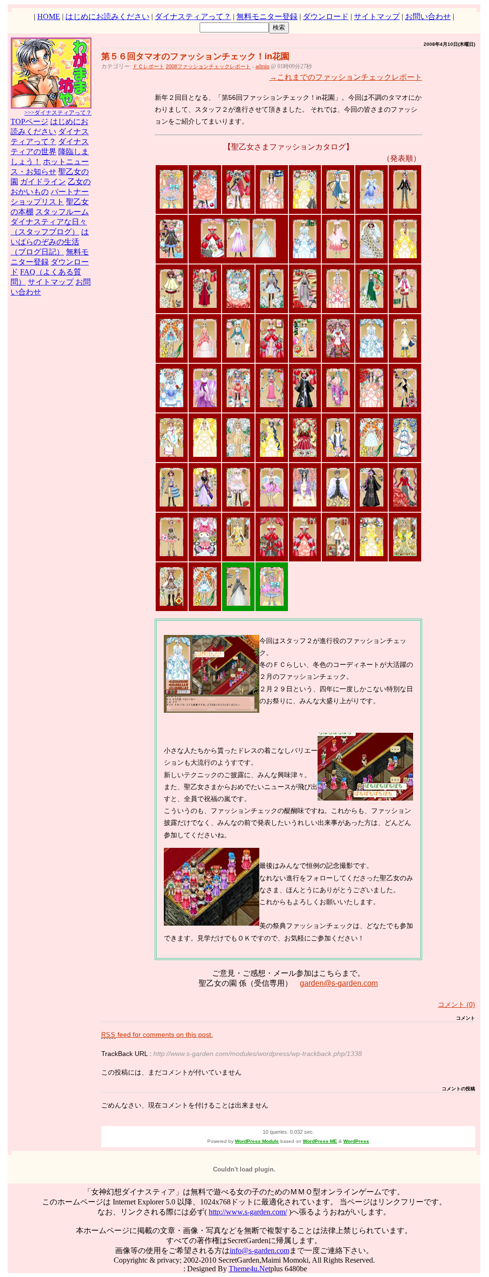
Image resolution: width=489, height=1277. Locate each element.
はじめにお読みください (107, 16)
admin (262, 66)
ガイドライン (43, 182)
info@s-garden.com (259, 1250)
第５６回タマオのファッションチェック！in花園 (195, 56)
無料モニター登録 (267, 16)
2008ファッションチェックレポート (208, 66)
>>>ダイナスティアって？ (58, 112)
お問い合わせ (428, 16)
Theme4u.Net (249, 1269)
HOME (48, 16)
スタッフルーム (62, 212)
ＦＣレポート (148, 66)
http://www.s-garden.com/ (248, 1212)
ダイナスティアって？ (193, 16)
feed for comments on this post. (157, 1034)
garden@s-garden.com (339, 983)
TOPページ (29, 121)
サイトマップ (377, 16)
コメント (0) (456, 1004)
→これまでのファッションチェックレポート (345, 77)
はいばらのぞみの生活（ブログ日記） (50, 242)
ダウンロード (326, 16)
